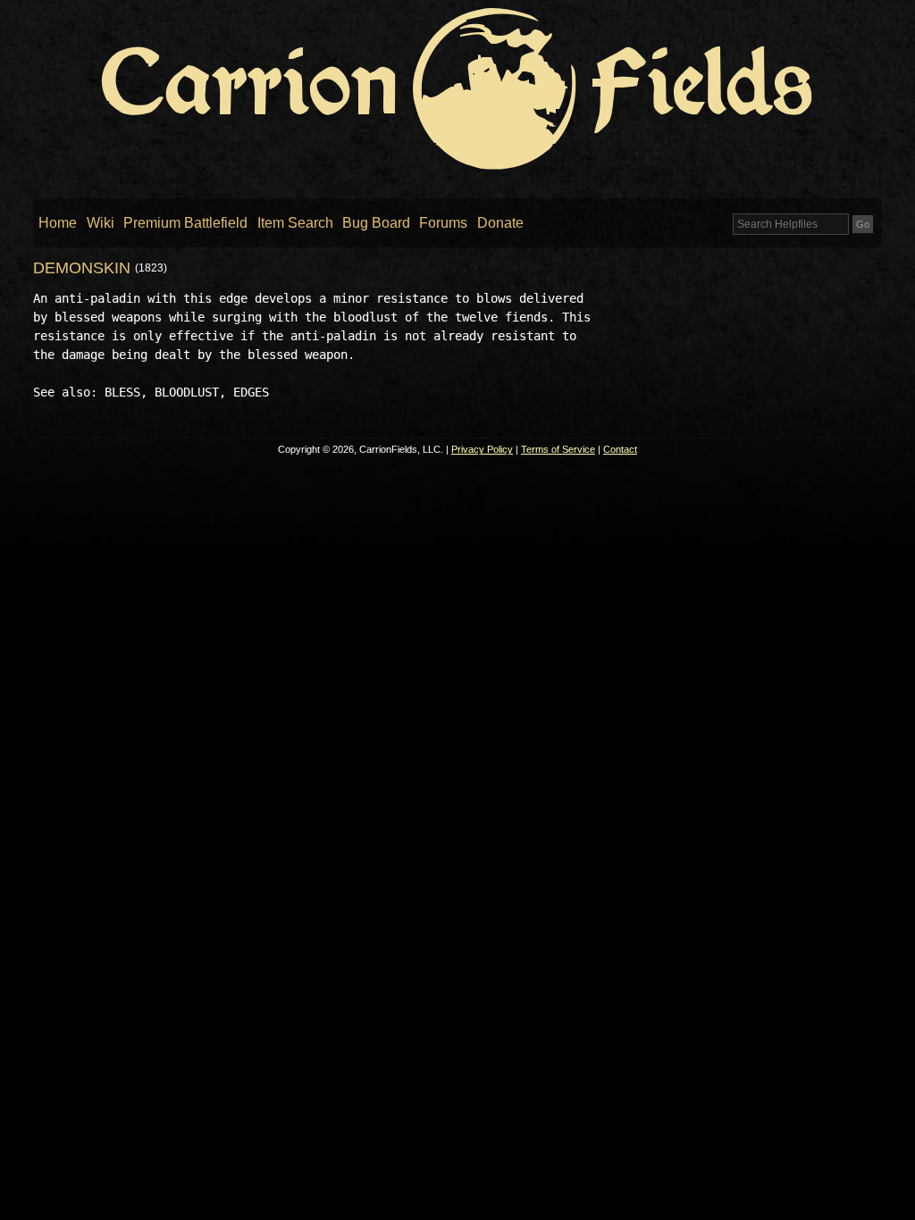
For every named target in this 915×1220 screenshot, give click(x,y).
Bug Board (376, 222)
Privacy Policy (482, 449)
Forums (443, 222)
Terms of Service (558, 449)
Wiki (100, 222)
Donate (500, 222)
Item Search (295, 222)
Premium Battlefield (185, 222)
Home (57, 222)
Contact (620, 449)
